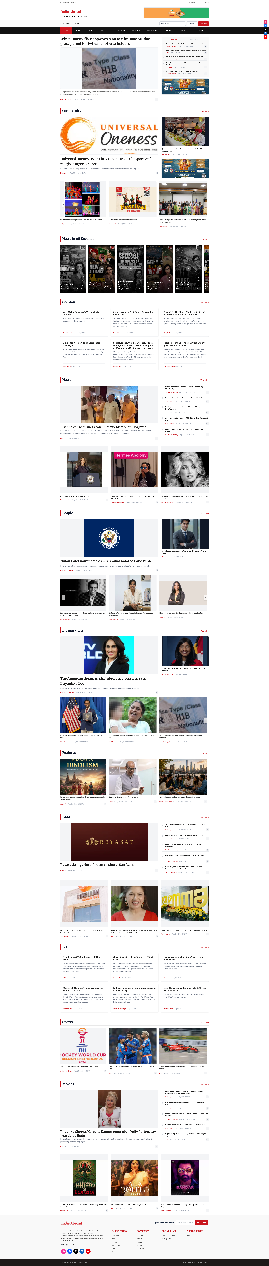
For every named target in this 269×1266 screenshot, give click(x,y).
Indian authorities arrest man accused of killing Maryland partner (184, 388)
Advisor (139, 1245)
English (204, 2)
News (78, 30)
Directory (114, 1242)
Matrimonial (115, 1245)
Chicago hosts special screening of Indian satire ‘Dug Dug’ (186, 1103)
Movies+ (170, 30)
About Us (140, 1235)
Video (189, 1239)
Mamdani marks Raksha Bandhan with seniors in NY (184, 44)
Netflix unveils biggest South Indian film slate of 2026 (186, 1125)
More (200, 30)
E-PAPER (66, 23)
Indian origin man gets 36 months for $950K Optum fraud (185, 430)
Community (106, 30)
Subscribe (203, 23)
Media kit (140, 1242)
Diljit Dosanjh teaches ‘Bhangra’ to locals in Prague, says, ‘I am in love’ (185, 1135)
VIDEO (79, 23)
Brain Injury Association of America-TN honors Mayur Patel (185, 64)
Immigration (153, 30)
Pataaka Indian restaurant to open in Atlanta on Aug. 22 (186, 857)
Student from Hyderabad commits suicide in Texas (185, 398)
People (121, 30)
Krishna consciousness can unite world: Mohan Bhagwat (186, 50)
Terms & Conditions (169, 1235)
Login (192, 23)
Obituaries (115, 1252)
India (90, 30)
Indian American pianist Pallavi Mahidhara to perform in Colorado (186, 1115)
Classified (115, 1235)
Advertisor (140, 1249)
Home (66, 30)
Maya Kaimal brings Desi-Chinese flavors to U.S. (184, 835)
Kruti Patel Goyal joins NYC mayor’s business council (185, 56)
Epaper (189, 1235)
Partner (139, 1239)
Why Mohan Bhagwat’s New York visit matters (182, 71)
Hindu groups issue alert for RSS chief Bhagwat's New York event (185, 408)
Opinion (136, 30)
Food (183, 30)
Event (113, 1239)
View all (203, 111)
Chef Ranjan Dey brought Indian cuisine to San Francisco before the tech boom (183, 868)
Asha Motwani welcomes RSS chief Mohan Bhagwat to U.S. (187, 419)
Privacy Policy (167, 1239)
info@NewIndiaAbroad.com (72, 1245)
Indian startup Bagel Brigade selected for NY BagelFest (183, 845)
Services (193, 2)
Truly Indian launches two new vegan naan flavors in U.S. (186, 825)
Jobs (113, 1249)
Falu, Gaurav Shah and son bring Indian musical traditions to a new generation (184, 1092)
